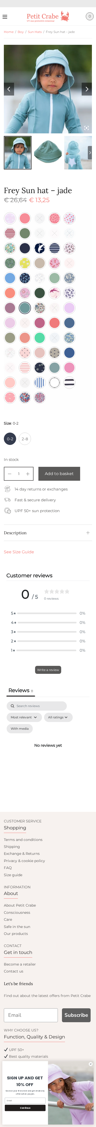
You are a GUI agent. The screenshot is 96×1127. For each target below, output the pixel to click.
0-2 (10, 438)
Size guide (13, 875)
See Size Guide (19, 551)
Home (9, 32)
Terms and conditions (23, 839)
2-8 (25, 438)
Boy (21, 32)
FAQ (8, 867)
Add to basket (59, 473)
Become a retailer (20, 964)
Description (15, 532)
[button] (48, 613)
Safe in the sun (17, 926)
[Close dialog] (91, 1064)
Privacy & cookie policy (24, 860)
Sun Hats (35, 32)
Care (8, 919)
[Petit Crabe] (48, 16)
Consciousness (17, 912)
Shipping (12, 846)
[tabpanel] (48, 751)
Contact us (13, 971)
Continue (25, 1107)
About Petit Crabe (20, 905)
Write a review (48, 670)
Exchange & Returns (22, 853)
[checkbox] (20, 728)
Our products (16, 933)
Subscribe (76, 1015)
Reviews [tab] (20, 690)
